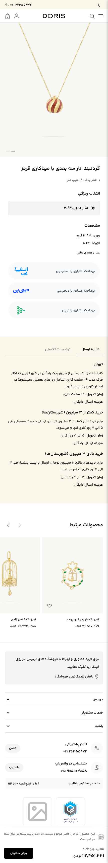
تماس (12, 748)
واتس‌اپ (14, 767)
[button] (54, 208)
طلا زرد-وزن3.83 (76, 207)
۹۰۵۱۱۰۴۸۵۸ (74, 771)
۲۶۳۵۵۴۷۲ (21, 5)
